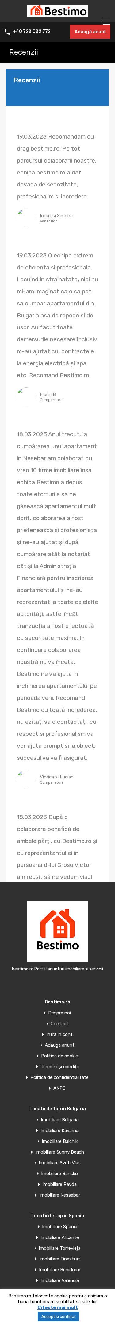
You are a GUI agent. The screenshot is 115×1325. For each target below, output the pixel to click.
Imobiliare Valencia (59, 1280)
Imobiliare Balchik (60, 1141)
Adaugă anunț (90, 31)
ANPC (59, 1088)
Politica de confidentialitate (59, 1077)
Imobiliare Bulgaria (60, 1120)
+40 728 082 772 (32, 31)
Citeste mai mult (57, 1307)
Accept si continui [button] (58, 1316)
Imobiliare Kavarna (59, 1130)
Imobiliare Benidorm (59, 1270)
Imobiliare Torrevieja (59, 1248)
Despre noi (59, 1013)
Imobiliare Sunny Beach (59, 1152)
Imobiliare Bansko (59, 1173)
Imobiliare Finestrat (59, 1259)
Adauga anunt (60, 1045)
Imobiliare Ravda (59, 1184)
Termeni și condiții (59, 1066)
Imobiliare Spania (59, 1227)
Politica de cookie (59, 1056)
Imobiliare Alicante (59, 1237)
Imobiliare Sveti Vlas (60, 1163)
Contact (59, 1023)
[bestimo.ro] (57, 14)
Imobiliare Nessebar (59, 1195)
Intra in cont (59, 1034)
